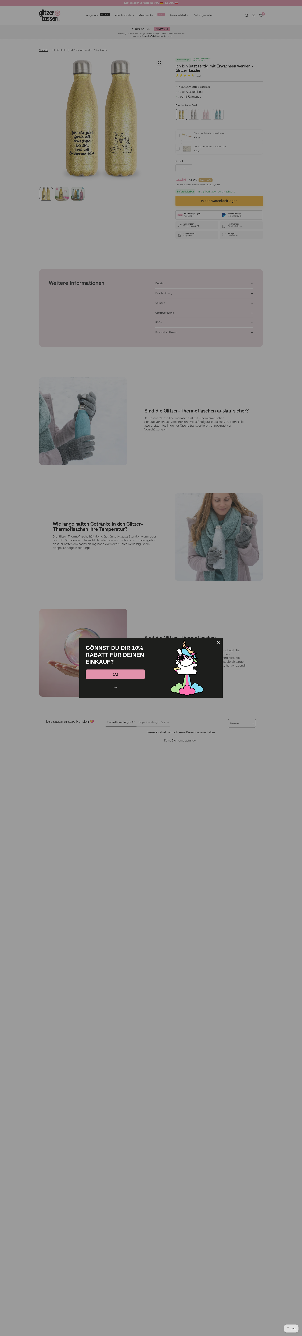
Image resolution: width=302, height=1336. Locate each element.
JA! (115, 674)
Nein (115, 687)
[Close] (218, 642)
